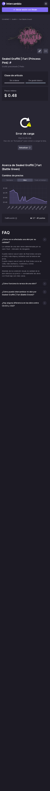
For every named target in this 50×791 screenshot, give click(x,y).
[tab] (9, 180)
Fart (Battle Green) (25, 19)
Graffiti (14, 19)
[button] (44, 239)
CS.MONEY (5, 19)
